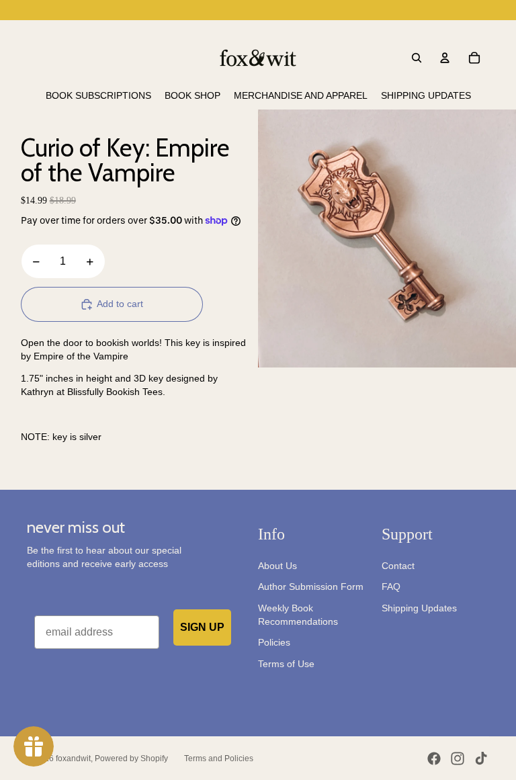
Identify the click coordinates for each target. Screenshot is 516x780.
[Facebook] (434, 758)
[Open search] (416, 58)
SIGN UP (202, 627)
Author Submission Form (310, 586)
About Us (277, 565)
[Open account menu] (445, 58)
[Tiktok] (481, 758)
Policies (274, 642)
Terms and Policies (218, 758)
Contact (398, 565)
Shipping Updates (419, 608)
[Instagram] (457, 758)
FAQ (391, 586)
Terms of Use (286, 663)
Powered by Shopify (131, 758)
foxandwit (73, 758)
